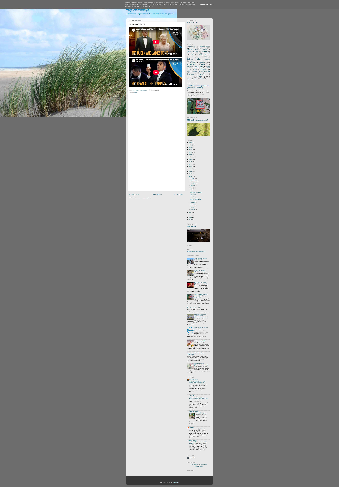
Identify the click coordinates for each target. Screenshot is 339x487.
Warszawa (191, 75)
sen (190, 69)
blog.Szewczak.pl (137, 9)
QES (196, 66)
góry (202, 53)
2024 (190, 147)
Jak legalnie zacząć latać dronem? (197, 120)
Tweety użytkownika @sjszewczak (196, 251)
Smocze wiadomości (195, 199)
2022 (190, 152)
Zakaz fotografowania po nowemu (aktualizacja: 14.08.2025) (198, 87)
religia (202, 66)
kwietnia (193, 205)
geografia (204, 51)
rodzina (208, 66)
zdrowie (202, 79)
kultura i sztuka (194, 59)
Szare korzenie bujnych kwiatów (197, 429)
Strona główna (156, 194)
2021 (190, 154)
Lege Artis (191, 396)
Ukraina (201, 73)
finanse (189, 51)
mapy (191, 61)
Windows (203, 75)
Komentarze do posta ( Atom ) (143, 198)
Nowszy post (134, 194)
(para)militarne (191, 46)
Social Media (203, 69)
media (135, 92)
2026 (190, 142)
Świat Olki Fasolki (193, 411)
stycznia (193, 209)
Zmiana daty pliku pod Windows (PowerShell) (195, 353)
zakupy (195, 79)
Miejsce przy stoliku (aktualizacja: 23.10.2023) (200, 271)
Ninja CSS (192, 197)
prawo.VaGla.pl (193, 440)
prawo (203, 65)
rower (191, 68)
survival (195, 71)
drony (197, 49)
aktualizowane (205, 46)
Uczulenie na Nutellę (199, 341)
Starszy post (178, 194)
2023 (190, 150)
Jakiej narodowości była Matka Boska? (200, 259)
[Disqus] (156, 118)
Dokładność (193, 195)
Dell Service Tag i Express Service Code (201, 328)
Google (189, 53)
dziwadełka (205, 49)
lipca (192, 188)
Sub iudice (191, 427)
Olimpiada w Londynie (196, 192)
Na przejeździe (191, 226)
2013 (190, 174)
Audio (201, 466)
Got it (212, 4)
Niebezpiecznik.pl (193, 380)
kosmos (199, 57)
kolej (192, 57)
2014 (190, 171)
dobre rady (190, 49)
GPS (208, 53)
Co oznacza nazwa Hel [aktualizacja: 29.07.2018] (200, 283)
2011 (190, 212)
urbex (206, 73)
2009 (190, 217)
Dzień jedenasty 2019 (201, 413)
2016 (190, 166)
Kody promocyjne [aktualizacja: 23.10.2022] (201, 364)
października (194, 181)
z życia (200, 76)
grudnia (193, 178)
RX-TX (208, 68)
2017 (190, 164)
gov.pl (196, 53)
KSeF (205, 57)
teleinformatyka (204, 71)
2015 (190, 169)
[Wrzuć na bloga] (152, 90)
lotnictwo (207, 59)
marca (192, 207)
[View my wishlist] (191, 458)
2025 (190, 145)
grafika (192, 55)
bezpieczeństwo (202, 48)
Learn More (204, 4)
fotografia (196, 51)
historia (199, 55)
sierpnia (193, 185)
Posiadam (196, 466)
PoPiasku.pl (191, 65)
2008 (190, 220)
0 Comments (143, 90)
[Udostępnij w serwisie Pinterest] (158, 90)
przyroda (189, 66)
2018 (190, 162)
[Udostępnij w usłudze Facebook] (156, 90)
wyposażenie (190, 77)
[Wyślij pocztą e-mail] (150, 90)
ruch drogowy (199, 68)
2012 (190, 176)
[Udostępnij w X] (154, 90)
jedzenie (207, 55)
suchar (189, 71)
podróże (193, 63)
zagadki (189, 79)
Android (193, 48)
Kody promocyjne (192, 22)
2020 (190, 157)
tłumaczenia (194, 73)
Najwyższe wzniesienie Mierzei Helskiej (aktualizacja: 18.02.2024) (201, 315)
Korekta (192, 190)
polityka (203, 63)
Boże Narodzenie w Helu (193, 308)
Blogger (176, 482)
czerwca (193, 202)
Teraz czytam (203, 464)
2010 (190, 215)
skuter (196, 69)
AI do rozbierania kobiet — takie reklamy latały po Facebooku (197, 382)
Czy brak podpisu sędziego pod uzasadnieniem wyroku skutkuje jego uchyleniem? (198, 398)
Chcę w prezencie (194, 464)
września (193, 183)
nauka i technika (206, 61)
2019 (190, 159)
